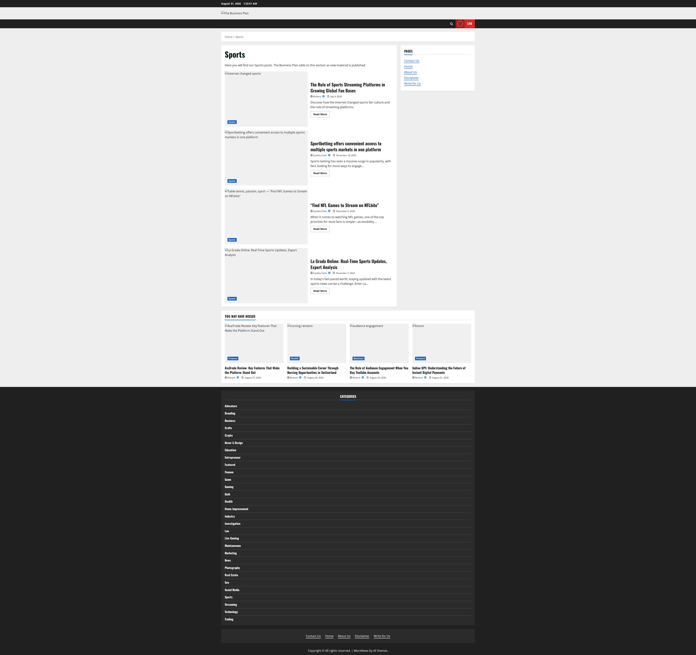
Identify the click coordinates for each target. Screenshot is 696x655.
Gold (227, 494)
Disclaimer (411, 78)
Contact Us (411, 61)
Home (408, 66)
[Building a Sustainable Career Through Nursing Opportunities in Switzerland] (316, 343)
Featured (230, 464)
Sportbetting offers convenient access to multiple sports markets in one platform (266, 157)
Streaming (231, 604)
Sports (232, 122)
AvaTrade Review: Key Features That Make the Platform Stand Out (252, 370)
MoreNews (361, 651)
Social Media (232, 590)
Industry (230, 516)
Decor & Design (234, 443)
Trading (229, 619)
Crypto (229, 435)
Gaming (229, 487)
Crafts (228, 428)
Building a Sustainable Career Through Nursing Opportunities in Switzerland (312, 370)
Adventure (231, 406)
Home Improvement (236, 509)
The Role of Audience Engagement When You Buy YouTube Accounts (379, 370)
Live (469, 23)
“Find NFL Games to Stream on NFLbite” (266, 216)
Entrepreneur (233, 457)
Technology (231, 612)
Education (230, 450)
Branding (230, 413)
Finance (233, 358)
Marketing (231, 553)
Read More (321, 114)
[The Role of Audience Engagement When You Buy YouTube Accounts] (379, 343)
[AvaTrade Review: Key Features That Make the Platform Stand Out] (254, 343)
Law (227, 531)
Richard (317, 96)
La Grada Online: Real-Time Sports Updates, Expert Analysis (266, 275)
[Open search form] (451, 23)
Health (295, 358)
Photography (232, 568)
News (228, 560)
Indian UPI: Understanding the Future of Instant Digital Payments (438, 370)
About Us (410, 72)
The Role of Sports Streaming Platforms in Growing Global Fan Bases (266, 99)
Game (228, 479)
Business (358, 358)
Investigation (232, 523)
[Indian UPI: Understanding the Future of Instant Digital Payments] (441, 343)
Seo (227, 582)
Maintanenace (233, 545)
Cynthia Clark (320, 155)
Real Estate (231, 575)
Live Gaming (232, 538)
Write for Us (412, 83)
